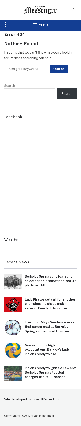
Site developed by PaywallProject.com (32, 399)
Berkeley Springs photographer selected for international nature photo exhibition (50, 281)
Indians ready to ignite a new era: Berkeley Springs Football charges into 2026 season (50, 372)
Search (9, 86)
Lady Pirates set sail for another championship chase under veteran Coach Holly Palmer (50, 304)
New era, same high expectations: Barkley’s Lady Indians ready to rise (47, 349)
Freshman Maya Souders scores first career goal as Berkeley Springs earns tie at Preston (49, 326)
